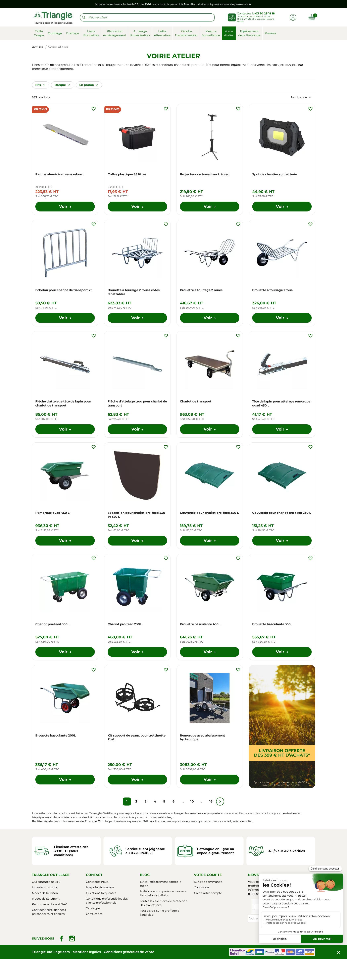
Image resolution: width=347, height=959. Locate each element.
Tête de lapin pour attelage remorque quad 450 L (281, 403)
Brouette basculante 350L (272, 624)
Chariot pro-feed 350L (52, 624)
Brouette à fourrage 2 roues (201, 290)
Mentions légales (87, 952)
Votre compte (208, 875)
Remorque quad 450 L (52, 513)
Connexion (201, 887)
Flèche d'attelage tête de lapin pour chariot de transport (63, 403)
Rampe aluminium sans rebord (59, 174)
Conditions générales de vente (129, 952)
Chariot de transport (195, 401)
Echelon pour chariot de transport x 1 (64, 290)
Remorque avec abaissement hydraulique (202, 737)
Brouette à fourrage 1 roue (272, 290)
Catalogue (93, 908)
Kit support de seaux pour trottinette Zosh (136, 737)
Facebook (61, 939)
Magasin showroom (100, 887)
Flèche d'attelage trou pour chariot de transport (137, 403)
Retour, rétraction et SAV (49, 904)
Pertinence (301, 97)
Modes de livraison (45, 893)
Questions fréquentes (101, 893)
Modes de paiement (46, 898)
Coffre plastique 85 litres (127, 174)
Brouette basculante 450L (200, 624)
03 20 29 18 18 (265, 13)
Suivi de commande (208, 882)
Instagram (72, 939)
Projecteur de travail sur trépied (204, 174)
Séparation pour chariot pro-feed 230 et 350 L (136, 515)
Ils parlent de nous (45, 887)
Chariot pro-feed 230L (125, 624)
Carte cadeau (95, 914)
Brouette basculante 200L (55, 735)
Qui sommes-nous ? (46, 882)
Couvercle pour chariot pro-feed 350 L (209, 513)
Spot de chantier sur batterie (274, 174)
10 (192, 801)
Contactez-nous (97, 882)
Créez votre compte (208, 893)
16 (210, 801)
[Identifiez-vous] (293, 17)
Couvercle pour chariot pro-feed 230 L (281, 513)
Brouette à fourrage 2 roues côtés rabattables (134, 292)
